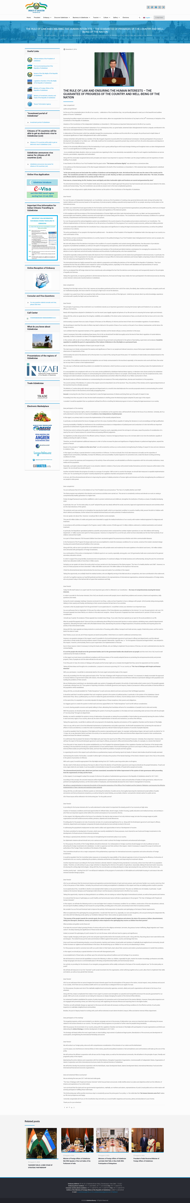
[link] (42, 188)
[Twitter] (152, 7)
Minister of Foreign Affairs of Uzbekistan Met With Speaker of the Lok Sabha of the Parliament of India (76, 1161)
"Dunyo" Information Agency (42, 104)
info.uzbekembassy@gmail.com (101, 1192)
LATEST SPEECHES (50, 35)
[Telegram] (163, 7)
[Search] (140, 18)
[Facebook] (148, 7)
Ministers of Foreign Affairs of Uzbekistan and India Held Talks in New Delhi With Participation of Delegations (112, 1161)
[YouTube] (156, 7)
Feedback (115, 1192)
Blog (39, 35)
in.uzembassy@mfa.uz (84, 1192)
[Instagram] (160, 7)
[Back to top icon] (182, 1200)
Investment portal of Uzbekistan (40, 122)
